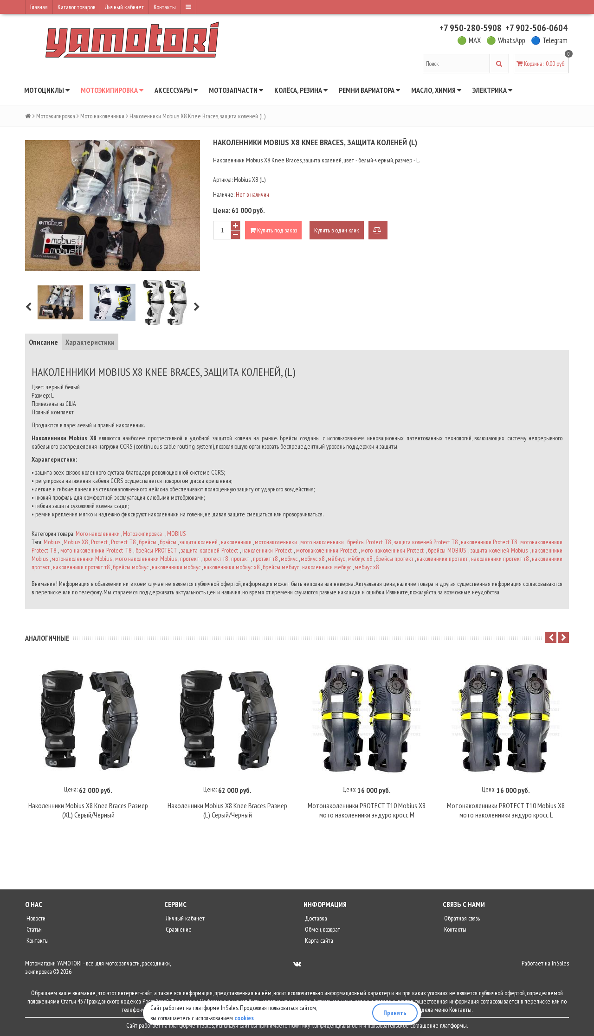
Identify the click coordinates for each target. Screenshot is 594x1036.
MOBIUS (176, 533)
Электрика (490, 90)
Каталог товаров (76, 7)
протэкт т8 (265, 558)
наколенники (236, 542)
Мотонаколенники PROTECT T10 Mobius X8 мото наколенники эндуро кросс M (367, 810)
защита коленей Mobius (499, 550)
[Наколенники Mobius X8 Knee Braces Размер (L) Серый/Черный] (227, 719)
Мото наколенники (102, 116)
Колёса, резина (298, 90)
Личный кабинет (124, 7)
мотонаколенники (276, 542)
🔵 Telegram (549, 40)
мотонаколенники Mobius (82, 558)
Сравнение (178, 929)
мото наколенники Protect (392, 550)
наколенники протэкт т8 (81, 567)
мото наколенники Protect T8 (95, 550)
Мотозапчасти (234, 90)
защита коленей (199, 542)
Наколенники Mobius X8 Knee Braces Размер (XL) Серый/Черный (88, 810)
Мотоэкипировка (110, 90)
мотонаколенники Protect (326, 550)
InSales (560, 963)
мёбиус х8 (360, 558)
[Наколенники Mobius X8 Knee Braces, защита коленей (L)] (60, 302)
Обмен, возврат (321, 929)
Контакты (165, 7)
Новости (35, 918)
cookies (244, 1018)
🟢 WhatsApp (505, 40)
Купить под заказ (276, 230)
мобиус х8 (312, 558)
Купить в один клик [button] (336, 230)
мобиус (289, 558)
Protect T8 (123, 542)
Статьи (33, 929)
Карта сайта (318, 940)
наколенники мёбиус (326, 567)
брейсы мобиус (130, 567)
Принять (395, 1013)
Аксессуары (174, 90)
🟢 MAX (469, 40)
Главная (39, 7)
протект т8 (215, 558)
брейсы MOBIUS (447, 550)
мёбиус (336, 558)
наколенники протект (442, 558)
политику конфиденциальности (325, 1025)
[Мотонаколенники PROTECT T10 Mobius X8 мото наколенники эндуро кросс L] (506, 719)
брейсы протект (394, 558)
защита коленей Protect (209, 550)
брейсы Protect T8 (368, 542)
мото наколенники (322, 542)
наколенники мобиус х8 (231, 567)
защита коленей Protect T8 (426, 542)
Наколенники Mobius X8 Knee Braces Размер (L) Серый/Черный (227, 810)
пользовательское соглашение (403, 1025)
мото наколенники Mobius (146, 558)
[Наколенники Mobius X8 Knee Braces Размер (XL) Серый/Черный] (88, 719)
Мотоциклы (44, 90)
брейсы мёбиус (281, 567)
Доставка (315, 918)
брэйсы (168, 542)
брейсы (147, 542)
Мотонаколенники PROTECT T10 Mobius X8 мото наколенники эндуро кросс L (506, 810)
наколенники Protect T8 (489, 542)
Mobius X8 (76, 542)
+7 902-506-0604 (536, 28)
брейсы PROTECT (156, 550)
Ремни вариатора (367, 90)
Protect (99, 542)
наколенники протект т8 (500, 558)
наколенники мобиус (176, 567)
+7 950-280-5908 (470, 28)
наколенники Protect (266, 550)
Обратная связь (461, 918)
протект (189, 558)
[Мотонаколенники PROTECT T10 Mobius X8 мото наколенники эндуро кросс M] (366, 719)
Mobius (52, 542)
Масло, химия (434, 90)
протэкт (240, 558)
